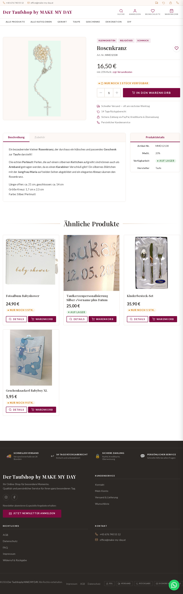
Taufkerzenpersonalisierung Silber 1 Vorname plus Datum (87, 298)
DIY (129, 22)
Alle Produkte (15, 22)
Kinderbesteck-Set (140, 296)
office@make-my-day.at (42, 2)
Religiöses (126, 40)
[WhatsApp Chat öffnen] (174, 585)
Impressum (9, 553)
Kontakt (99, 484)
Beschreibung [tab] (16, 137)
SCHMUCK (143, 40)
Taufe (76, 22)
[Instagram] (6, 497)
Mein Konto (101, 490)
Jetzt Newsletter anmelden (34, 513)
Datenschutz (10, 541)
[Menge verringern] (100, 92)
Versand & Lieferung (106, 497)
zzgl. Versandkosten (122, 72)
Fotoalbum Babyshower (22, 296)
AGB (5, 534)
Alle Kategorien (41, 22)
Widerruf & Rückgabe (15, 560)
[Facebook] (14, 497)
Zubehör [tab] (39, 137)
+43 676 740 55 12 (15, 2)
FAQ (5, 547)
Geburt (62, 22)
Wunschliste (102, 503)
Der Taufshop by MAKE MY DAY (37, 12)
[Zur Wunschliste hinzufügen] (176, 48)
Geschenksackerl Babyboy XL (26, 390)
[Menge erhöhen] (116, 92)
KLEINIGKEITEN (107, 40)
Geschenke (93, 22)
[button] (44, 78)
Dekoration (114, 22)
